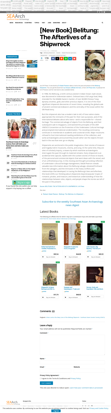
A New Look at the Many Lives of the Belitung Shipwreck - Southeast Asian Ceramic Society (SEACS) (75, 317)
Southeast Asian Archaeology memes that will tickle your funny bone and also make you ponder (17, 145)
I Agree (56, 411)
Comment (44, 333)
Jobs (49, 23)
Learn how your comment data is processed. (86, 388)
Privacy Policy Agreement (50, 375)
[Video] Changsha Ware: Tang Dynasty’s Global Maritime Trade (15, 100)
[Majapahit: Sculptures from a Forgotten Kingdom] (72, 234)
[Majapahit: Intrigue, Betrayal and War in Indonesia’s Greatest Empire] (49, 275)
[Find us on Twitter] (99, 12)
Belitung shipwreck (49, 53)
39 (20, 68)
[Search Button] (102, 22)
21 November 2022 (45, 51)
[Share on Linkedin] (70, 58)
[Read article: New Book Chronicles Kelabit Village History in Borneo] (32, 90)
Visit (43, 23)
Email (42, 367)
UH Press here (90, 88)
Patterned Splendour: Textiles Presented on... (48, 247)
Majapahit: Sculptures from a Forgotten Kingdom (71, 247)
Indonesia (54, 51)
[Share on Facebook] (53, 58)
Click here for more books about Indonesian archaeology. (58, 219)
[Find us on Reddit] (104, 12)
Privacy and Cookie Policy (98, 408)
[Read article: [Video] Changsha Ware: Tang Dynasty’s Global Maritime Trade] (32, 102)
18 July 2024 (10, 105)
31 (20, 80)
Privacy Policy (76, 378)
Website (77, 367)
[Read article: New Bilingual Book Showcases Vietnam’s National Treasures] (32, 79)
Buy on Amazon (50, 257)
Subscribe (56, 23)
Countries (28, 23)
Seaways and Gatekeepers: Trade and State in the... (72, 288)
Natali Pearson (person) (69, 53)
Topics (37, 23)
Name (43, 359)
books (58, 53)
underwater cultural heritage (57, 55)
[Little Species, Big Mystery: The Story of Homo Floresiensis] (95, 234)
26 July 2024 (10, 68)
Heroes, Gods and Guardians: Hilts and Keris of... (94, 288)
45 (20, 91)
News (11, 23)
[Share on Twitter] (57, 58)
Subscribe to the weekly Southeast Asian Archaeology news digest (72, 203)
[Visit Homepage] (18, 17)
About (64, 23)
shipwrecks (44, 55)
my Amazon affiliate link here (72, 88)
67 (20, 105)
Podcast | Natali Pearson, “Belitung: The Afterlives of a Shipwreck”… (64, 194)
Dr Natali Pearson (63, 86)
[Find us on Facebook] (97, 12)
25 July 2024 (10, 80)
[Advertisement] (22, 38)
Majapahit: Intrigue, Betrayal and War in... (48, 288)
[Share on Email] (74, 58)
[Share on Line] (66, 58)
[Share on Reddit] (61, 58)
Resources (19, 23)
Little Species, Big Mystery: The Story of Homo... (93, 247)
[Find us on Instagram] (102, 12)
